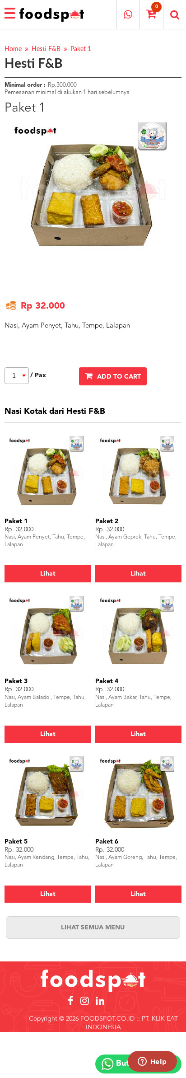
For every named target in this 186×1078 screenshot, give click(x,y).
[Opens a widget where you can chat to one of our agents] (152, 1062)
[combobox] (17, 375)
